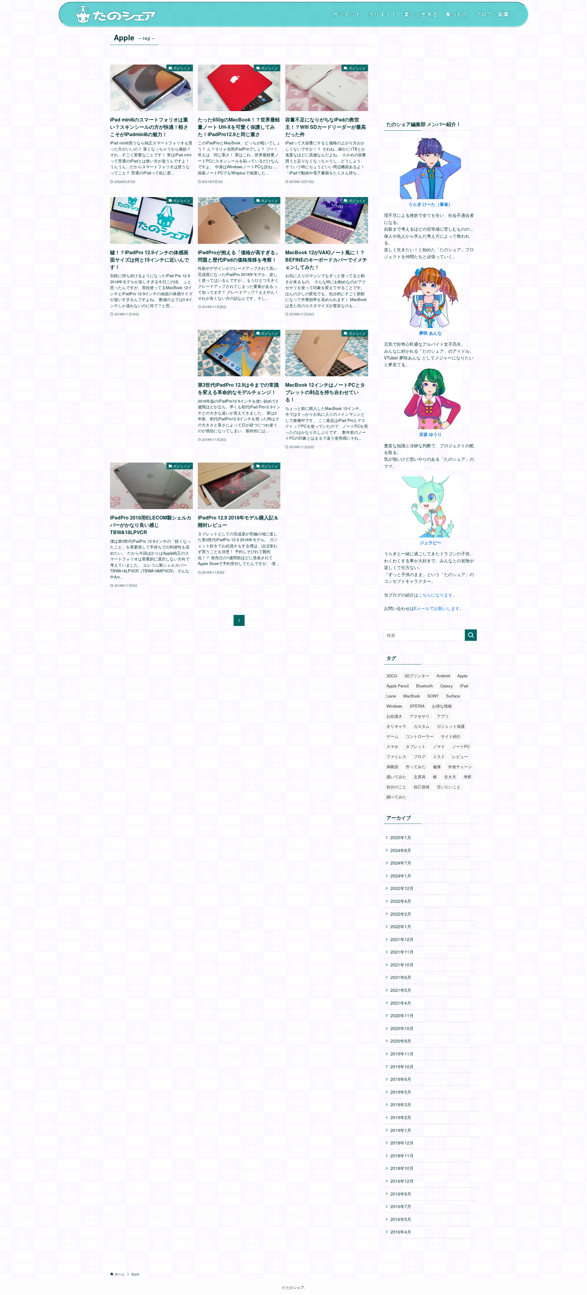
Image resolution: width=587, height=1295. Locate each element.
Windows (394, 706)
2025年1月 (400, 837)
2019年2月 (400, 1117)
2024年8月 (400, 850)
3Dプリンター (416, 676)
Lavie (391, 696)
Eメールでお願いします (437, 608)
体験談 (392, 766)
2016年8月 (400, 1194)
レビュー (460, 756)
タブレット (416, 746)
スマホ (392, 746)
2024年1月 (400, 876)
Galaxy (446, 686)
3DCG (391, 676)
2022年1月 (400, 926)
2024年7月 (400, 863)
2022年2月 (400, 914)
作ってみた (416, 766)
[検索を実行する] (471, 635)
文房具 (420, 777)
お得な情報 (442, 706)
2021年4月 (400, 1003)
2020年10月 (402, 1028)
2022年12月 (402, 888)
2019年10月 (402, 1066)
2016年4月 (400, 1232)
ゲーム (392, 736)
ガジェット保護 (451, 726)
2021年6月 (400, 977)
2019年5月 (400, 1092)
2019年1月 (400, 1130)
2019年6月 (400, 1079)
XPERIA (417, 706)
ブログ (420, 756)
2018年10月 (402, 1168)
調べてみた (396, 797)
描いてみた (396, 777)
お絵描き (394, 716)
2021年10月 (402, 965)
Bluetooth (424, 686)
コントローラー (420, 736)
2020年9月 (400, 1041)
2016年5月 (400, 1219)
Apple (462, 676)
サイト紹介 (451, 736)
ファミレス (396, 756)
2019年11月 (402, 1054)
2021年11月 (402, 952)
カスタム (422, 726)
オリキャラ (396, 726)
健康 (437, 766)
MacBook (411, 696)
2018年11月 (402, 1155)
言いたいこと (449, 787)
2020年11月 (402, 1015)
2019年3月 (400, 1104)
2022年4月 (400, 901)
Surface (453, 696)
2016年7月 (400, 1206)
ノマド (439, 746)
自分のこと (396, 787)
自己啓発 (422, 787)
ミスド (439, 756)
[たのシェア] (116, 14)
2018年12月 (402, 1143)
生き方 (450, 777)
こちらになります (435, 595)
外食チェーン (460, 766)
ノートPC (461, 746)
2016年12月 (402, 1181)
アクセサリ (420, 716)
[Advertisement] (151, 377)
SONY (433, 696)
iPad (464, 686)
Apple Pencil (397, 686)
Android (443, 676)
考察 (467, 777)
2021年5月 (400, 990)
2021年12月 (402, 939)
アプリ (443, 716)
